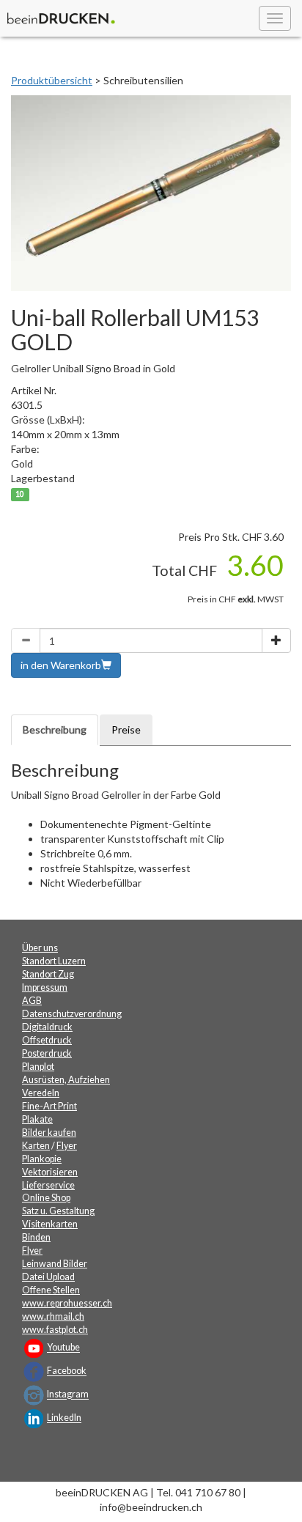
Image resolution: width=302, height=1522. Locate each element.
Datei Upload (48, 1276)
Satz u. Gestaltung (58, 1210)
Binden (36, 1237)
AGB (32, 1000)
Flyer (66, 1145)
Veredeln (40, 1092)
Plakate (37, 1119)
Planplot (38, 1066)
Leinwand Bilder (54, 1263)
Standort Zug (48, 974)
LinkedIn (64, 1418)
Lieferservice (48, 1185)
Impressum (44, 987)
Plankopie (42, 1158)
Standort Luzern (54, 961)
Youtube (63, 1347)
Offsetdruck (47, 1040)
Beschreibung (54, 729)
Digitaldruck (47, 1027)
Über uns (40, 947)
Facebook (66, 1371)
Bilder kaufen (49, 1132)
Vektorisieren (50, 1172)
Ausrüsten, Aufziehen (66, 1079)
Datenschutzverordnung (72, 1013)
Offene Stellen (51, 1290)
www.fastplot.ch (55, 1329)
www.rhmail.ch (53, 1316)
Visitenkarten (50, 1224)
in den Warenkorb (61, 665)
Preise (126, 729)
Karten (36, 1145)
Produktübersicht (51, 80)
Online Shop (46, 1197)
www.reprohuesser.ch (67, 1303)
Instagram (68, 1394)
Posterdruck (47, 1053)
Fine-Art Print (49, 1106)
